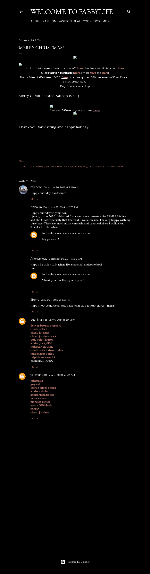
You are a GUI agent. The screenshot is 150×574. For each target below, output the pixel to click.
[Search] (129, 11)
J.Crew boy (81, 166)
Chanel (31, 166)
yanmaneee (38, 375)
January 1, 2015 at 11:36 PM (56, 299)
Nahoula (36, 207)
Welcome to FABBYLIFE (71, 11)
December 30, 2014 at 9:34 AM (66, 258)
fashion (40, 166)
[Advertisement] (75, 512)
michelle (36, 187)
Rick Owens (95, 166)
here (80, 68)
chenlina (36, 319)
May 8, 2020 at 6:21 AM (61, 374)
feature (50, 166)
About (35, 21)
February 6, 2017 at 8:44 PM (59, 319)
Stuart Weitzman (113, 166)
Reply (34, 198)
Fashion (49, 21)
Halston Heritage (64, 166)
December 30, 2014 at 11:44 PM (72, 233)
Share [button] (22, 161)
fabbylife (48, 233)
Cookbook (91, 21)
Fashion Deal (69, 21)
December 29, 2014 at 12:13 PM (60, 207)
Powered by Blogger (78, 561)
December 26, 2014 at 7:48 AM (61, 187)
